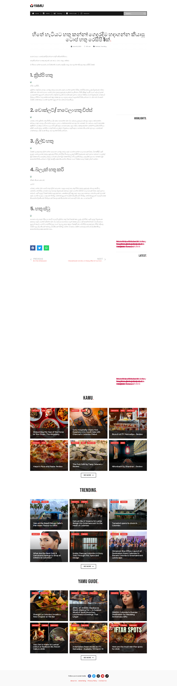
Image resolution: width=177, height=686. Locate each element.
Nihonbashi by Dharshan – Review (127, 466)
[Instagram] (98, 676)
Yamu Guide (130, 410)
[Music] (107, 676)
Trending (103, 46)
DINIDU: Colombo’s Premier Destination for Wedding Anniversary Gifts (125, 614)
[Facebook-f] (89, 676)
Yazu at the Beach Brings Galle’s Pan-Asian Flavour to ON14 (47, 524)
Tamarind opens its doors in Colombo (124, 524)
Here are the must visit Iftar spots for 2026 (127, 648)
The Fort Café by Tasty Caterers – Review (88, 465)
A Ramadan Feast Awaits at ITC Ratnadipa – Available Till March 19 (88, 648)
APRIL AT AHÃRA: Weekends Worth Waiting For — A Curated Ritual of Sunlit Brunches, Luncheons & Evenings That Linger (87, 612)
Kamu (43, 410)
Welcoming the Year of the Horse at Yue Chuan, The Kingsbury (48, 433)
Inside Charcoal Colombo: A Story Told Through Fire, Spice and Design (88, 555)
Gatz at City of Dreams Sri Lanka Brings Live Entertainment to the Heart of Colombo (87, 523)
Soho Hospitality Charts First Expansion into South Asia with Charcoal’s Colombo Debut (86, 432)
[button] (88, 475)
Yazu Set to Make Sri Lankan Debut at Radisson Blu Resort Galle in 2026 (46, 647)
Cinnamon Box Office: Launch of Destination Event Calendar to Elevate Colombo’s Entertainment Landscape (127, 554)
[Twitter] (94, 676)
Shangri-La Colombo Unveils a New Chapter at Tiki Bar (46, 615)
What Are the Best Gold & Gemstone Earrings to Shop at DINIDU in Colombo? (47, 555)
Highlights (35, 410)
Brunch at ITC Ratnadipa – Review (127, 434)
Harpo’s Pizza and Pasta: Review (48, 466)
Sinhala (97, 46)
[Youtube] (102, 676)
